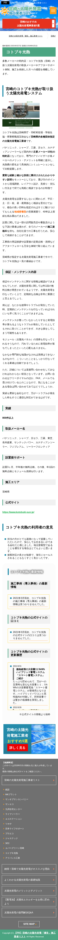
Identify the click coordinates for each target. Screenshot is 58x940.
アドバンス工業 (12, 858)
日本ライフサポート (14, 828)
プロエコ (9, 833)
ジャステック (11, 838)
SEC (7, 843)
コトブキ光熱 (11, 853)
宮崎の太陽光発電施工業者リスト (22, 780)
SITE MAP (29, 924)
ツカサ (8, 824)
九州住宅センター (13, 809)
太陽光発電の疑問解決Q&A (18, 912)
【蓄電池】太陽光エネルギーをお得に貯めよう (27, 901)
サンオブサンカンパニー (16, 799)
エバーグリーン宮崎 (14, 848)
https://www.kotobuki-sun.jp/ (18, 512)
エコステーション (13, 819)
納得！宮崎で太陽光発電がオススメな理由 (27, 869)
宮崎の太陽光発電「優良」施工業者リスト (28, 3)
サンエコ (9, 804)
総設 (7, 789)
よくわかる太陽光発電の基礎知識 (22, 880)
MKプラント (11, 794)
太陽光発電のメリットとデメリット (23, 890)
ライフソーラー (12, 814)
